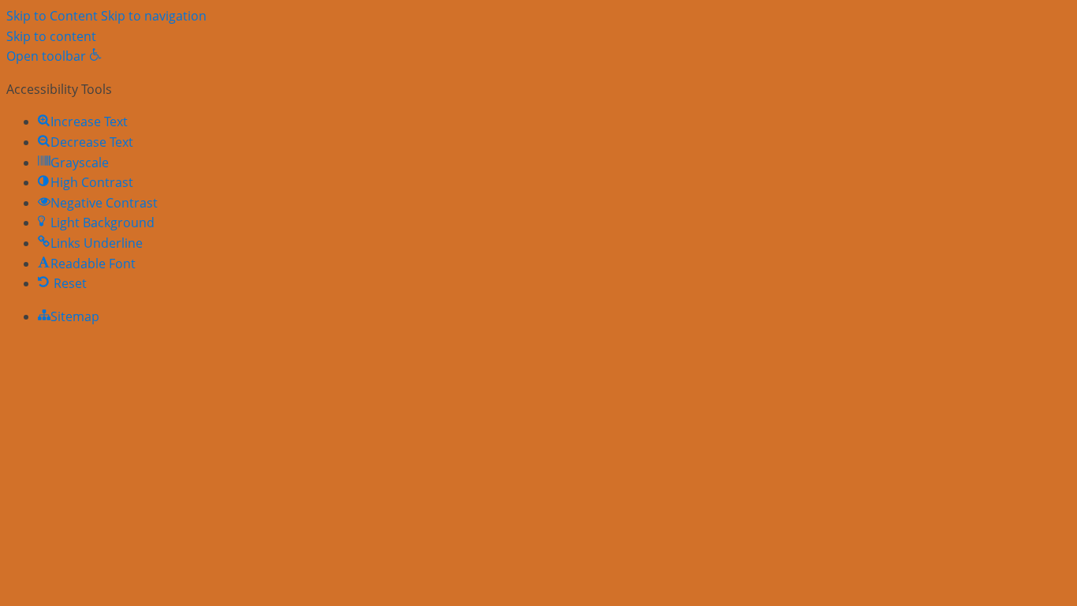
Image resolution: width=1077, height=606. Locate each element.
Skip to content (51, 36)
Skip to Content (52, 15)
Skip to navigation (154, 15)
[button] (54, 56)
